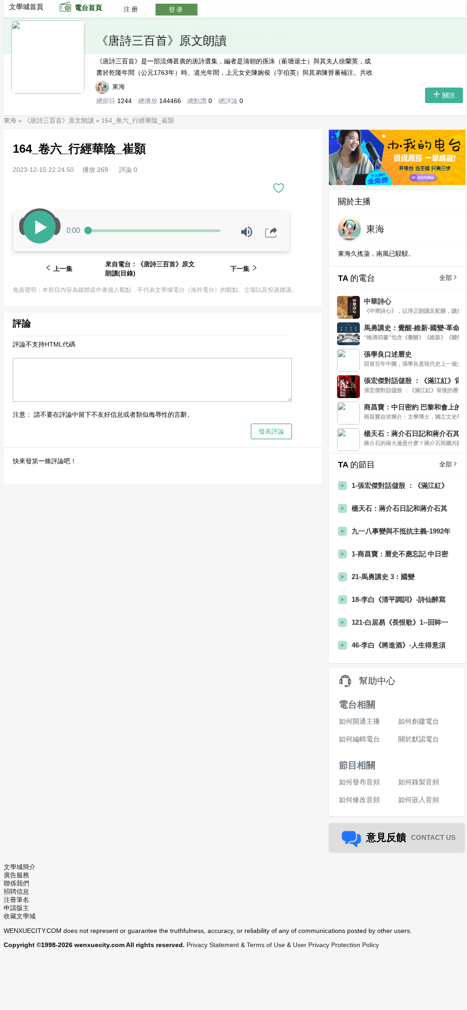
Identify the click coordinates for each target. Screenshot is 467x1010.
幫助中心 (377, 681)
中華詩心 (377, 301)
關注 (448, 95)
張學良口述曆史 (388, 354)
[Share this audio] (271, 232)
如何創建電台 (418, 721)
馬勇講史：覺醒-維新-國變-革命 (412, 327)
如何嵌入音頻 (418, 799)
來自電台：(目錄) (150, 268)
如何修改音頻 (359, 799)
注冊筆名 (16, 899)
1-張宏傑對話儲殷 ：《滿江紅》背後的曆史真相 (400, 486)
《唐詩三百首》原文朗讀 (161, 40)
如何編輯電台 (359, 739)
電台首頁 (88, 7)
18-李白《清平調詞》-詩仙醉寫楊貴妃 (399, 600)
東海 (119, 86)
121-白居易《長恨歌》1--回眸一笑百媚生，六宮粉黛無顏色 (400, 622)
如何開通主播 (359, 721)
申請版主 (16, 908)
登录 (176, 9)
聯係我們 (16, 883)
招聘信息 (16, 891)
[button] (278, 186)
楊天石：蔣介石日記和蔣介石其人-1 (399, 508)
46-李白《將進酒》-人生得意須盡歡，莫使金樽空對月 (399, 645)
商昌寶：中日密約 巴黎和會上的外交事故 (413, 407)
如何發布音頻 (359, 782)
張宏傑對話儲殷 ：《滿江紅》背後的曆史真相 (413, 381)
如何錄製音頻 (418, 782)
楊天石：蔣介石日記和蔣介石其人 (412, 434)
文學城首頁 (26, 6)
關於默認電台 (418, 739)
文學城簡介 (20, 866)
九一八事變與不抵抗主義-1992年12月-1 (401, 531)
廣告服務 (16, 875)
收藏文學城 (20, 916)
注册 (131, 9)
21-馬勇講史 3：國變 (383, 576)
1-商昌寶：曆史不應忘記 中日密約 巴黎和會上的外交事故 (400, 554)
